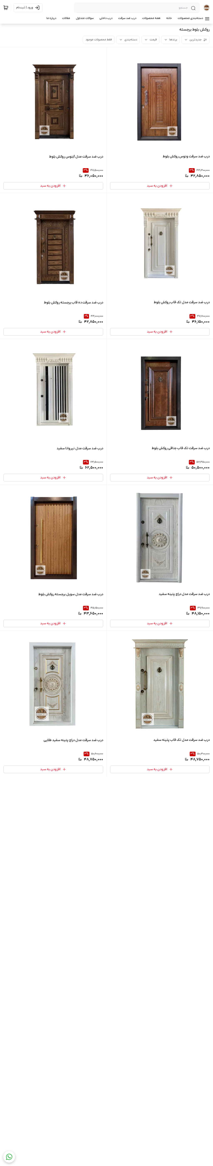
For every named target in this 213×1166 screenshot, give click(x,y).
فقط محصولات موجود (98, 40)
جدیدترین (195, 40)
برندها (173, 40)
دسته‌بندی (130, 40)
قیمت (153, 40)
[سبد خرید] (5, 7)
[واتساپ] (9, 1157)
